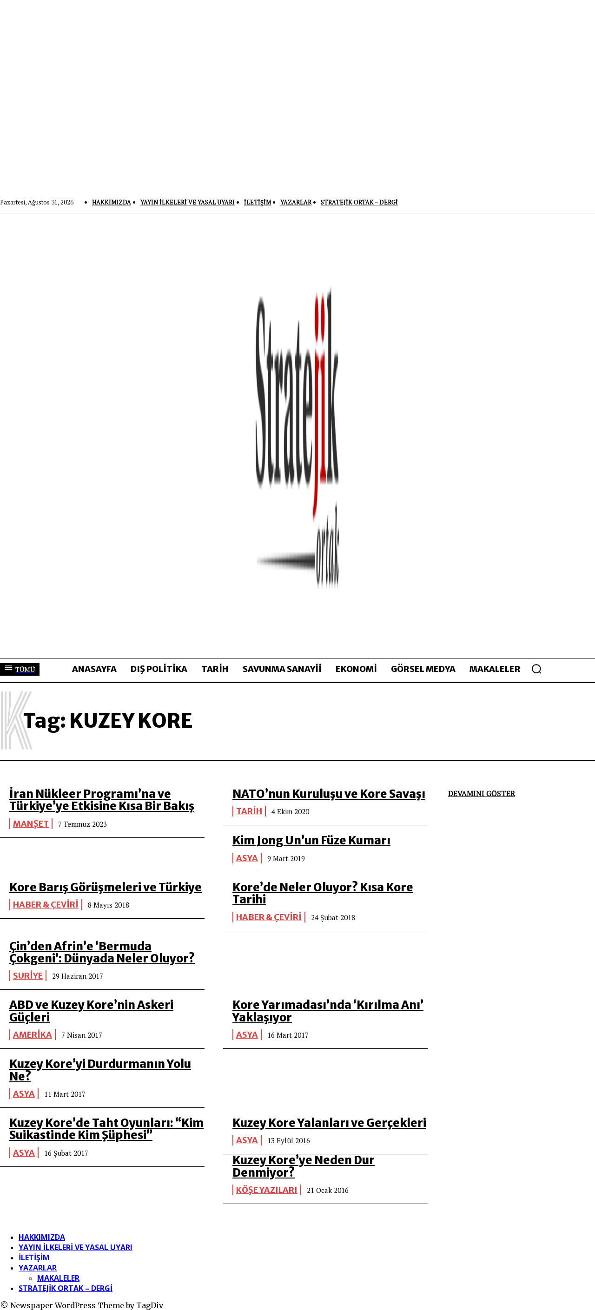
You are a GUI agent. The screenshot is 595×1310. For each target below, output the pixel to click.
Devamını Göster (481, 793)
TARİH (249, 811)
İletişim (34, 1257)
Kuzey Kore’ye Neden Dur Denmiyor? (303, 1166)
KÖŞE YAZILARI (267, 1190)
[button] (536, 669)
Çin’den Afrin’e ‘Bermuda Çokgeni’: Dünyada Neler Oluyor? (102, 952)
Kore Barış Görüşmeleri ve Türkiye (105, 887)
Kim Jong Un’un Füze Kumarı (311, 840)
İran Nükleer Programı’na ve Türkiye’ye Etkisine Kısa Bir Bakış (101, 800)
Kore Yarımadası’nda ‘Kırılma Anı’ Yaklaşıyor (327, 1011)
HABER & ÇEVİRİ (46, 904)
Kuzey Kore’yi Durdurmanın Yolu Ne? (100, 1070)
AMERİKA (32, 1034)
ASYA (247, 858)
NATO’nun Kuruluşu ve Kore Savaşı (328, 794)
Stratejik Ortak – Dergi (65, 1288)
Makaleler (58, 1278)
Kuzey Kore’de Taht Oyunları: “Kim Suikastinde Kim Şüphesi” (106, 1129)
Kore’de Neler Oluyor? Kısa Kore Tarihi (322, 893)
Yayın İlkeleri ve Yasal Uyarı (75, 1247)
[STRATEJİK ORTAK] (297, 435)
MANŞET (31, 823)
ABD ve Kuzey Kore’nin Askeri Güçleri (91, 1011)
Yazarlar (38, 1268)
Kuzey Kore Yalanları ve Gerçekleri (329, 1123)
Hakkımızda (42, 1237)
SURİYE (28, 975)
